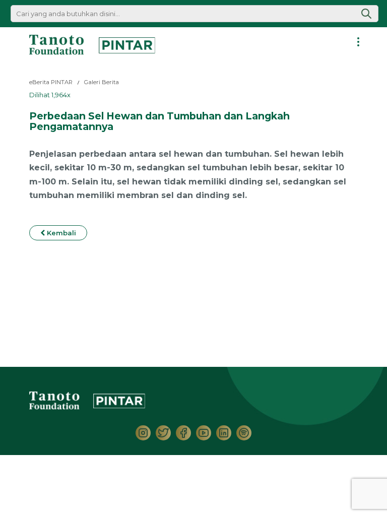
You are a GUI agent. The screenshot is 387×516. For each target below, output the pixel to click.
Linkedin (223, 432)
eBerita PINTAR (51, 82)
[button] (366, 13)
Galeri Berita (101, 82)
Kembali (60, 233)
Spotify (243, 432)
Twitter (163, 432)
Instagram (143, 432)
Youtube (203, 432)
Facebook (183, 432)
